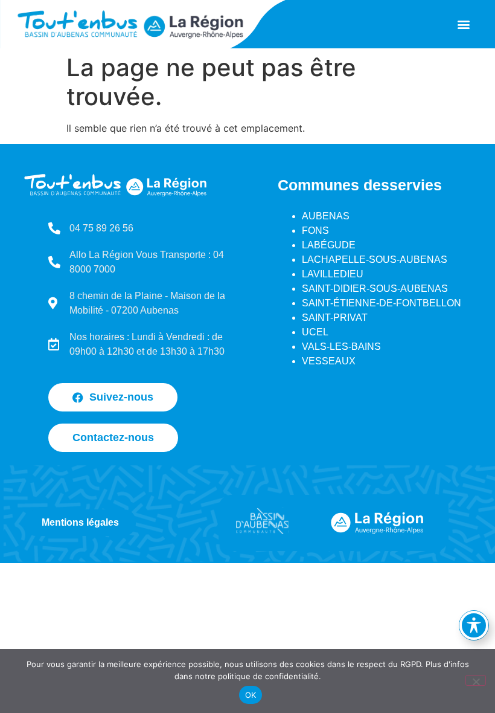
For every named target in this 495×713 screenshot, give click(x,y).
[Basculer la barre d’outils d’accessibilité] (473, 625)
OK (251, 695)
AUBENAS (326, 216)
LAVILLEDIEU (332, 274)
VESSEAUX (329, 361)
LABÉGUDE (329, 245)
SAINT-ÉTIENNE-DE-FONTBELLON (381, 303)
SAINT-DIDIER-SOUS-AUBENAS (375, 288)
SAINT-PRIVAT (335, 317)
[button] (463, 24)
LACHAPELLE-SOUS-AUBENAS (374, 259)
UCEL (315, 332)
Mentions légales (80, 522)
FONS (315, 230)
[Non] (475, 680)
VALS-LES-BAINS (341, 346)
